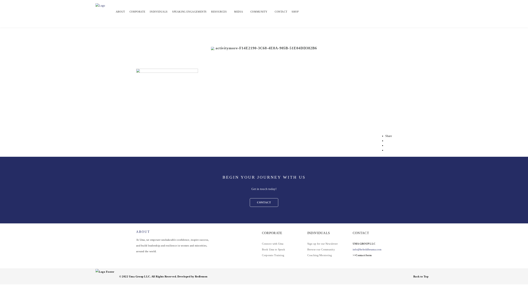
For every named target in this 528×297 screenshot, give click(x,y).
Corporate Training (273, 255)
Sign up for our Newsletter (322, 243)
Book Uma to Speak (273, 249)
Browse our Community (321, 249)
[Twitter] (386, 145)
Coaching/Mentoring (319, 255)
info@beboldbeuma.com (367, 249)
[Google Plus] (386, 150)
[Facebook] (386, 140)
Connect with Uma (273, 243)
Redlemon (201, 276)
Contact (264, 202)
